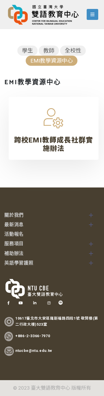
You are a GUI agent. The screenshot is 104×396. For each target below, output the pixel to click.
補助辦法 (14, 253)
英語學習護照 (19, 263)
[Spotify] (61, 303)
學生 (27, 50)
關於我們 (14, 215)
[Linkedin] (35, 303)
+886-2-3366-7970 (32, 336)
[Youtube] (20, 303)
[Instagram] (49, 303)
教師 (48, 50)
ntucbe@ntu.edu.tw (33, 350)
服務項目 (14, 244)
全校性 (73, 50)
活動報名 (14, 234)
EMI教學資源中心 (51, 60)
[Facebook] (8, 303)
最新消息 (14, 225)
